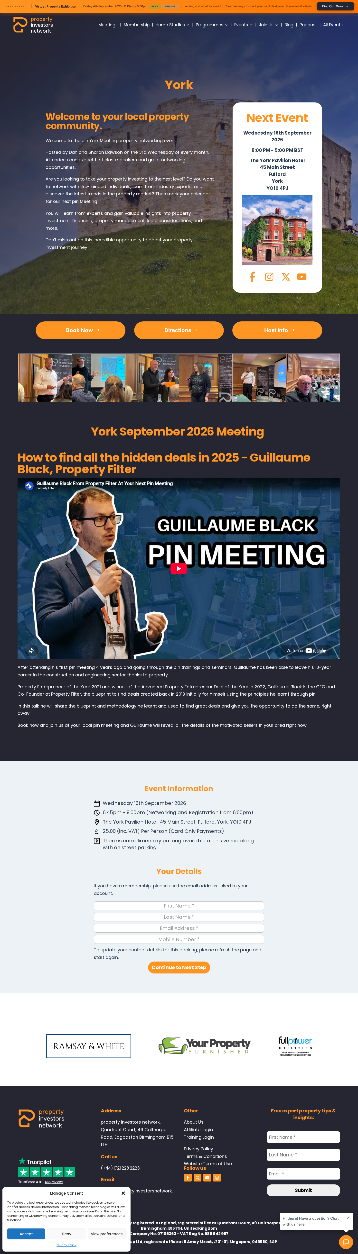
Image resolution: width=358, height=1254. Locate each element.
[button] (123, 1193)
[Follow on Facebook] (188, 1177)
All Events (333, 25)
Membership (137, 25)
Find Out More (335, 6)
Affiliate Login (198, 1130)
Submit (303, 1190)
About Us (194, 1122)
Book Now (79, 330)
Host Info (276, 330)
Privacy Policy (66, 1245)
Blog (288, 25)
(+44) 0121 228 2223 (120, 1168)
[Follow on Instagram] (217, 1177)
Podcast (308, 25)
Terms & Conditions (205, 1156)
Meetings (108, 25)
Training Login (199, 1137)
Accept (26, 1233)
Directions (177, 330)
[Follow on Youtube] (207, 1177)
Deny (66, 1233)
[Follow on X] (197, 1177)
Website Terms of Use (208, 1164)
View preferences (107, 1233)
